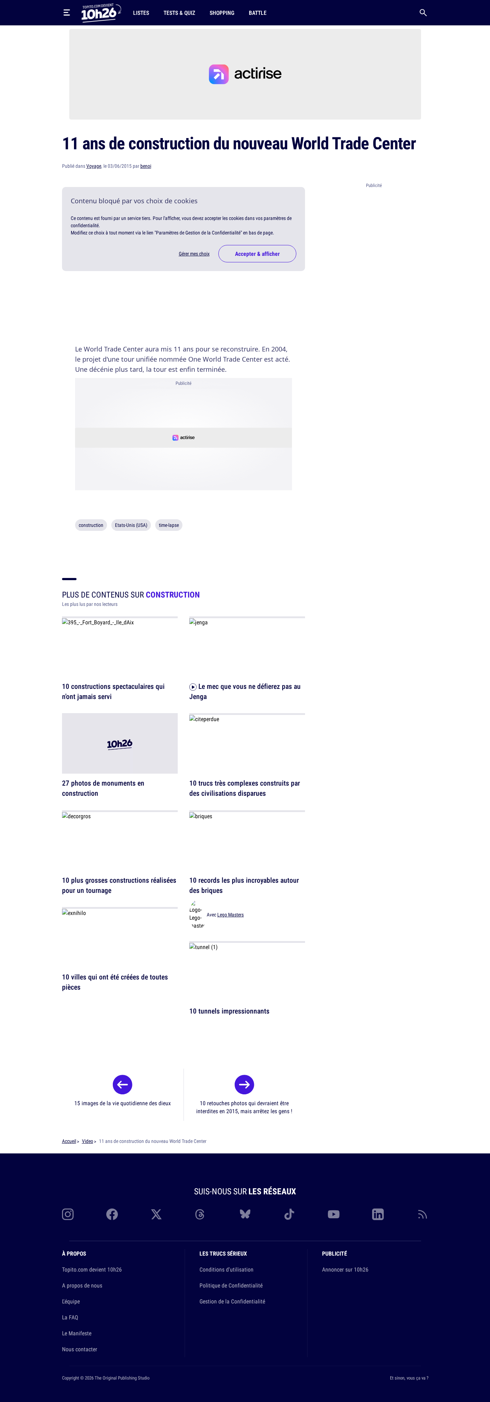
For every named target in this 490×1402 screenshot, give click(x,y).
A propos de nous (82, 1285)
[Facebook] (112, 1214)
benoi (145, 166)
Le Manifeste (76, 1333)
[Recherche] (423, 13)
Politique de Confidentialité (231, 1285)
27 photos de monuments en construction (103, 788)
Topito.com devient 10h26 (92, 1269)
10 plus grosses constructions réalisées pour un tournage (119, 885)
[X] (156, 1214)
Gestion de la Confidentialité (232, 1301)
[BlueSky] (245, 1214)
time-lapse (169, 525)
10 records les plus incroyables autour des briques (244, 885)
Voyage (93, 166)
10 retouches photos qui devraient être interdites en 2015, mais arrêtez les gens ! (244, 1107)
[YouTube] (333, 1214)
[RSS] (422, 1214)
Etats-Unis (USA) (131, 525)
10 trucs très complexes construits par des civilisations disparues (244, 788)
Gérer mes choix (194, 253)
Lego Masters (230, 914)
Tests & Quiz (179, 13)
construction (91, 525)
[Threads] (200, 1214)
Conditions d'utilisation (226, 1269)
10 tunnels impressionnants (229, 1011)
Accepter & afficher (257, 254)
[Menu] (67, 13)
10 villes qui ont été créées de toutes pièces (115, 982)
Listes (141, 13)
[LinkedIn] (378, 1214)
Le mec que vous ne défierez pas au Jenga (245, 691)
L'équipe (71, 1301)
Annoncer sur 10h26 (345, 1269)
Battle (258, 13)
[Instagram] (68, 1214)
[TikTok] (289, 1214)
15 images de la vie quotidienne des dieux (122, 1103)
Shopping (222, 13)
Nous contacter (79, 1349)
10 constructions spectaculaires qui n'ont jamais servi (113, 691)
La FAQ (70, 1317)
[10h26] (101, 12)
